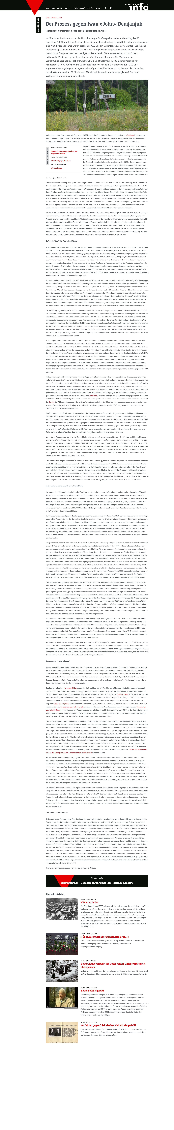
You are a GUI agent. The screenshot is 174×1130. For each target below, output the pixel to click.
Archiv (59, 8)
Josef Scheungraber (61, 704)
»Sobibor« (130, 135)
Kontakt (90, 8)
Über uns (68, 8)
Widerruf (99, 8)
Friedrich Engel (122, 694)
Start (47, 8)
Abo (53, 8)
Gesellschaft (38, 25)
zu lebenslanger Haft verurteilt (72, 707)
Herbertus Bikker (70, 688)
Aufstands (93, 396)
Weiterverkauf (79, 8)
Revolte (51, 402)
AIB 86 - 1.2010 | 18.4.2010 (54, 18)
